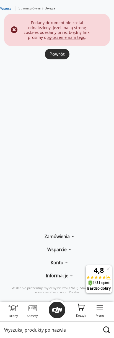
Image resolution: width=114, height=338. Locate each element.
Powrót (57, 54)
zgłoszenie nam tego (66, 37)
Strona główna (30, 8)
